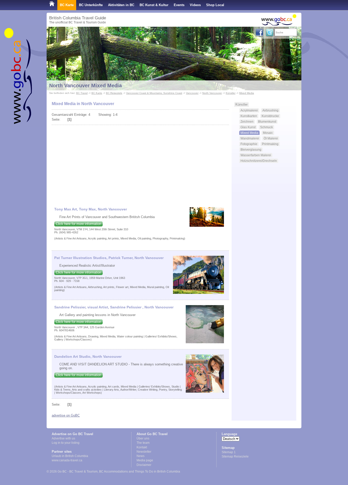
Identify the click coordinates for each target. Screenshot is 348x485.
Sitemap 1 (229, 452)
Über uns (143, 438)
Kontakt (142, 447)
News (140, 456)
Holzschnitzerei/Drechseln (258, 160)
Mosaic (268, 132)
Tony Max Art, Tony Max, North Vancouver (90, 209)
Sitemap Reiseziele (235, 456)
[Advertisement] (140, 163)
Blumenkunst (267, 121)
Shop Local (215, 5)
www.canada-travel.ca (67, 460)
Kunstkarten (248, 116)
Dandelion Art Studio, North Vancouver (88, 356)
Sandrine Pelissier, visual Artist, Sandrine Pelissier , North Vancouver (113, 307)
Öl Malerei (271, 138)
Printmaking (270, 144)
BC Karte (67, 5)
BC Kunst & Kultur (154, 5)
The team (143, 442)
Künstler (230, 93)
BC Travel (82, 93)
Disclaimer (144, 464)
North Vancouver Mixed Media (85, 85)
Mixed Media (246, 93)
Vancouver (192, 93)
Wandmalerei (249, 138)
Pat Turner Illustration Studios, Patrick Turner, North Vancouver (109, 258)
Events (179, 5)
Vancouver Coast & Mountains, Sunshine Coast (154, 93)
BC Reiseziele (114, 93)
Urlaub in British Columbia (70, 456)
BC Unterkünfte (91, 5)
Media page (145, 460)
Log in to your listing (65, 442)
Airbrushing (270, 110)
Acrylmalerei (249, 110)
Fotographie (248, 144)
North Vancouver (212, 93)
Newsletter (144, 451)
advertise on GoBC (66, 415)
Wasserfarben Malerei (255, 155)
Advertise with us (63, 438)
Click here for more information (78, 224)
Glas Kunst (248, 127)
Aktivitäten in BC (121, 5)
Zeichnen (246, 121)
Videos (195, 5)
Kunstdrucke (270, 116)
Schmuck (266, 127)
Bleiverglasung (250, 149)
